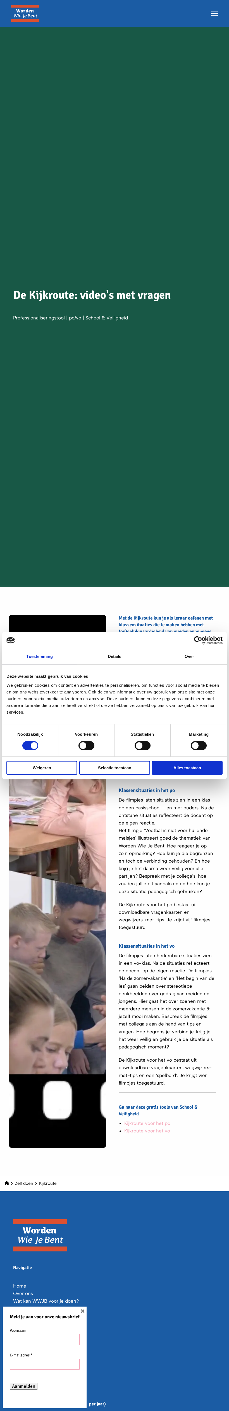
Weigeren (42, 767)
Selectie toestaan (114, 767)
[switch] (86, 745)
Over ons (23, 1293)
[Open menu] (212, 13)
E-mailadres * (21, 1355)
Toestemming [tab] (39, 656)
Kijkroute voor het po (147, 1123)
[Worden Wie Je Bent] (39, 13)
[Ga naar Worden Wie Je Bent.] (6, 1183)
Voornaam (18, 1330)
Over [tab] (189, 656)
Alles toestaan (187, 767)
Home (19, 1286)
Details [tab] (114, 656)
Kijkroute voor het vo (147, 1131)
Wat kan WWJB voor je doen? (46, 1301)
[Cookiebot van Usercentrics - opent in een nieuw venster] (198, 640)
